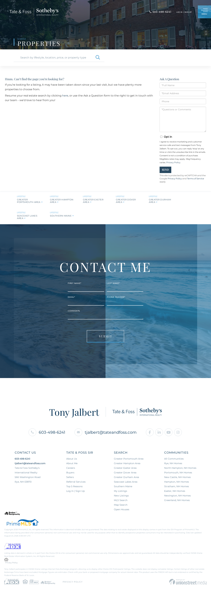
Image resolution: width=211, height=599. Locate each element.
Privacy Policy (173, 162)
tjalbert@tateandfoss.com (110, 432)
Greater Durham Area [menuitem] (126, 477)
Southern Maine (61, 215)
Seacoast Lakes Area (27, 216)
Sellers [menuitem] (70, 477)
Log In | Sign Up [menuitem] (75, 491)
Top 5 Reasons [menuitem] (74, 486)
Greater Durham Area (160, 200)
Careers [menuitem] (70, 467)
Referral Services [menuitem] (76, 481)
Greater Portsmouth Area (28, 200)
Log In (179, 12)
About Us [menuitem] (71, 458)
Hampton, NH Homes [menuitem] (176, 481)
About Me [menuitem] (71, 463)
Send (165, 169)
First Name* (74, 283)
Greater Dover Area (126, 200)
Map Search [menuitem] (120, 504)
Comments (74, 311)
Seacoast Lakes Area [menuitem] (125, 481)
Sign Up (188, 12)
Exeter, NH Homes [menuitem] (174, 491)
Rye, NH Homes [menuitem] (173, 463)
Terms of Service (195, 178)
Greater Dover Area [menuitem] (125, 472)
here (65, 95)
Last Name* (113, 283)
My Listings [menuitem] (120, 491)
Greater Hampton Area (62, 200)
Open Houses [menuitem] (121, 509)
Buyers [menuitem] (70, 472)
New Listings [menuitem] (121, 495)
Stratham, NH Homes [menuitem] (176, 486)
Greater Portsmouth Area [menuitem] (128, 458)
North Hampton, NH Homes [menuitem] (180, 467)
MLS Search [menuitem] (120, 500)
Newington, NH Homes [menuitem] (177, 495)
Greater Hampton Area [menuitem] (127, 463)
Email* (71, 297)
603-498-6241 (52, 432)
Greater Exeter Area (93, 200)
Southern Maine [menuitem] (123, 486)
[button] (98, 58)
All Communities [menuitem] (174, 458)
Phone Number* (116, 297)
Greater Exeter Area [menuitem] (125, 467)
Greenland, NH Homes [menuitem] (177, 500)
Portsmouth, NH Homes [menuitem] (178, 472)
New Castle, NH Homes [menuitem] (177, 477)
